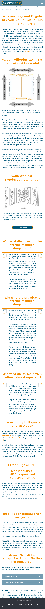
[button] (22, 576)
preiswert (28, 51)
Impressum (6, 604)
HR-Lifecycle (16, 438)
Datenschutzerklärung (20, 604)
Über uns (5, 607)
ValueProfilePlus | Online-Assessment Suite (22, 7)
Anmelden (22, 227)
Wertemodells (6, 436)
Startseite (4, 7)
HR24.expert (19, 474)
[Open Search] (36, 3)
